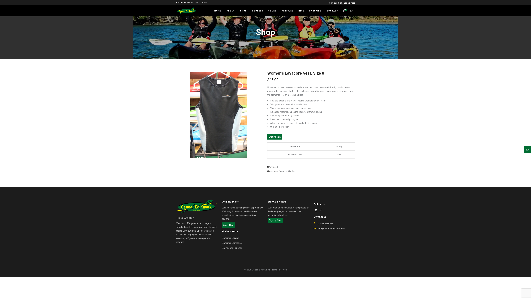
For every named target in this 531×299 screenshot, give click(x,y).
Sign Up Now (275, 220)
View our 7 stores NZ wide (342, 3)
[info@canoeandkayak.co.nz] (527, 149)
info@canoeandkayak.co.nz (191, 2)
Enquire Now (275, 137)
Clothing (292, 171)
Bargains (283, 171)
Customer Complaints (232, 243)
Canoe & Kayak (259, 270)
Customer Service (230, 238)
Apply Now (228, 225)
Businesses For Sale (232, 248)
